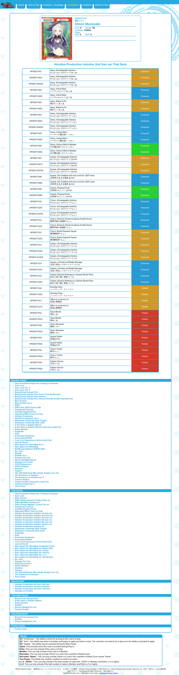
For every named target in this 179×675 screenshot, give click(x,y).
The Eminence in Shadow (26, 475)
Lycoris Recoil (21, 442)
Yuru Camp (20, 486)
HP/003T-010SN (36, 214)
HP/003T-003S (35, 109)
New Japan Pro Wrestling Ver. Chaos (32, 550)
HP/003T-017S (35, 307)
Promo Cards (21, 629)
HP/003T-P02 (36, 325)
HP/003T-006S (35, 152)
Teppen (18, 471)
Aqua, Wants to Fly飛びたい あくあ (58, 102)
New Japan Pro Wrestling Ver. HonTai (32, 553)
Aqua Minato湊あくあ (55, 313)
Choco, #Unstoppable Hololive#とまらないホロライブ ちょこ (63, 201)
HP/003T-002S (35, 96)
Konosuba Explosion (24, 436)
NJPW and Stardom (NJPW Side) (30, 449)
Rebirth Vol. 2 (21, 455)
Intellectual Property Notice (108, 673)
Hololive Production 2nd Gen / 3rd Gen (32, 589)
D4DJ (17, 405)
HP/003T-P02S (35, 332)
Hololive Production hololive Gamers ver (33, 524)
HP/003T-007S (35, 164)
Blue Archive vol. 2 (23, 403)
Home (21, 5)
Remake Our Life (22, 458)
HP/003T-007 (36, 158)
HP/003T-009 (36, 189)
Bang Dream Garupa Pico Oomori (30, 396)
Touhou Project (22, 480)
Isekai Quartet (21, 429)
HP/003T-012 (36, 232)
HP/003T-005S (35, 140)
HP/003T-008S (35, 183)
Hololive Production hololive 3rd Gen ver (33, 518)
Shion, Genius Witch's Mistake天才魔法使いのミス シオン (63, 146)
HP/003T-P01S (35, 319)
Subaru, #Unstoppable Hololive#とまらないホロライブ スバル (63, 245)
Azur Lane (19, 386)
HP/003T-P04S (35, 356)
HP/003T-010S (35, 208)
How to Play (33, 5)
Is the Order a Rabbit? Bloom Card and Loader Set (38, 427)
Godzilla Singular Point (25, 412)
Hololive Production (24, 416)
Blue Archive (21, 401)
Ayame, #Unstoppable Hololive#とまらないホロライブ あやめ (63, 158)
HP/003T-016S (35, 294)
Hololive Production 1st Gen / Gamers (32, 587)
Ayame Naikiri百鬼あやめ (56, 337)
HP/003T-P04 (36, 350)
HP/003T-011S (35, 226)
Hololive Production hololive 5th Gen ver (33, 522)
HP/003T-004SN (36, 127)
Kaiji (17, 434)
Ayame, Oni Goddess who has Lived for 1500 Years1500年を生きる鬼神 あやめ (72, 176)
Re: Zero (19, 451)
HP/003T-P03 (36, 338)
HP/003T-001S (35, 78)
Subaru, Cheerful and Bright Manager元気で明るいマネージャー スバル (66, 263)
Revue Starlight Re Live (26, 607)
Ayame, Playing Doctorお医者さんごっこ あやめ (61, 189)
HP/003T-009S (35, 195)
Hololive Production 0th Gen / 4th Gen (32, 584)
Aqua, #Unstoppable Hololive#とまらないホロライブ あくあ (63, 71)
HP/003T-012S (35, 239)
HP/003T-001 (36, 71)
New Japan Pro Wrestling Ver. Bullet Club (34, 548)
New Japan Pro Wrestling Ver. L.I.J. (31, 555)
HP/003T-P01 (36, 313)
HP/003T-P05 (36, 362)
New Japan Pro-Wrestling (26, 447)
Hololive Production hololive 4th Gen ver (33, 520)
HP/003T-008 (36, 177)
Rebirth (18, 453)
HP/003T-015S (35, 282)
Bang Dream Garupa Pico (26, 392)
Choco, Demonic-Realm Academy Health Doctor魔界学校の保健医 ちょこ (71, 220)
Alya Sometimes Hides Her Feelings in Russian (36, 383)
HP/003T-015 (36, 276)
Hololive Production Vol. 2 (27, 418)
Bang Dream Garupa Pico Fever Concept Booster (37, 394)
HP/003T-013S (35, 251)
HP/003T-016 (36, 288)
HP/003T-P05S (35, 369)
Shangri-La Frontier (24, 462)
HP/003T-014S (35, 270)
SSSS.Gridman (22, 466)
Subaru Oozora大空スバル (56, 362)
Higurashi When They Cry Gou (29, 414)
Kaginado (19, 431)
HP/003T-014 (36, 263)
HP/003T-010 (36, 201)
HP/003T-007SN (36, 171)
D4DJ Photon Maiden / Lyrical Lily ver (32, 505)
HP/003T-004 (36, 115)
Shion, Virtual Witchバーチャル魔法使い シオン (62, 133)
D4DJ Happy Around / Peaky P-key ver (32, 500)
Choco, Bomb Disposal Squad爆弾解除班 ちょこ (63, 232)
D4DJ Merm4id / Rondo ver (27, 502)
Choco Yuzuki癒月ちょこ (56, 350)
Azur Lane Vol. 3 (22, 390)
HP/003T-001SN (36, 84)
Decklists (87, 5)
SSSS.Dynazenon (23, 464)
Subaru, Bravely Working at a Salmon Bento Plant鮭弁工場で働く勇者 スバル (71, 276)
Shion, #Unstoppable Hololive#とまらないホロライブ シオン (63, 115)
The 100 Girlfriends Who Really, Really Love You (37, 473)
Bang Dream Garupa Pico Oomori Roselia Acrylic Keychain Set (44, 399)
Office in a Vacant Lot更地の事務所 (59, 300)
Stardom (19, 469)
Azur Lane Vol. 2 (22, 388)
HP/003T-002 (36, 90)
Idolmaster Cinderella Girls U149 (29, 423)
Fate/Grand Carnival (24, 410)
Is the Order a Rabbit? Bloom (28, 425)
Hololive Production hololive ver (29, 526)
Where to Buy (101, 5)
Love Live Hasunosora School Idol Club (33, 440)
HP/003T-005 (36, 133)
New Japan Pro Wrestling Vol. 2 (29, 445)
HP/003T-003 (36, 102)
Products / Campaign (53, 5)
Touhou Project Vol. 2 (25, 484)
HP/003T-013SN (36, 257)
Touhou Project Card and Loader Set (32, 482)
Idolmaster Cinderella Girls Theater (31, 421)
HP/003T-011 (36, 220)
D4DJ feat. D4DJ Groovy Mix (28, 407)
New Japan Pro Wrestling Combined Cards (34, 546)
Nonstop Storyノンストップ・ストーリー (62, 288)
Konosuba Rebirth (23, 438)
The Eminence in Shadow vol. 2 (29, 477)
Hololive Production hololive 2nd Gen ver (34, 515)
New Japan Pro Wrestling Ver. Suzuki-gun (34, 557)
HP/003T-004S (35, 121)
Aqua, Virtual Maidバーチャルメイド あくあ (61, 90)
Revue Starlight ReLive (25, 460)
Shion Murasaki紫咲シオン (57, 325)
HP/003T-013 (36, 245)
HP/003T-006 (36, 146)
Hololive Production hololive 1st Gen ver (33, 513)
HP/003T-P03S (35, 344)
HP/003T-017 (36, 301)
